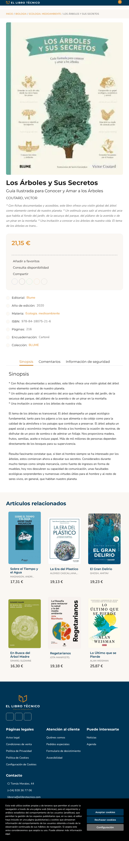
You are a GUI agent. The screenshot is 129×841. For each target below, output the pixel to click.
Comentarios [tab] (49, 362)
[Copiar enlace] (44, 282)
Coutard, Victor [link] (21, 198)
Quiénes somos (55, 737)
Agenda (91, 744)
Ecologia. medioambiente (45, 13)
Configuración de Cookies (21, 764)
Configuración (105, 827)
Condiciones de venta (19, 744)
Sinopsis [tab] (26, 362)
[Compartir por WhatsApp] (29, 282)
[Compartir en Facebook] (15, 282)
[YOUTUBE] (27, 716)
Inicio (9, 13)
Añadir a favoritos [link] (26, 261)
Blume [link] (31, 298)
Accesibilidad (54, 758)
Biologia (21, 13)
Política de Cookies (17, 758)
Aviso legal (13, 737)
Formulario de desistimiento (63, 751)
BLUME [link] (34, 345)
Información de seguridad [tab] (88, 362)
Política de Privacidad (19, 751)
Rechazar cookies (105, 819)
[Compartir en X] (22, 282)
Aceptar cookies (105, 812)
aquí (7, 833)
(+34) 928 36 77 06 (19, 790)
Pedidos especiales (58, 744)
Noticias (91, 737)
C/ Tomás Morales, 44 (20, 783)
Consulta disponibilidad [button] (31, 267)
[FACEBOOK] (10, 716)
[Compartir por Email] (37, 282)
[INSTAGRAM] (19, 716)
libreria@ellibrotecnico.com (24, 797)
